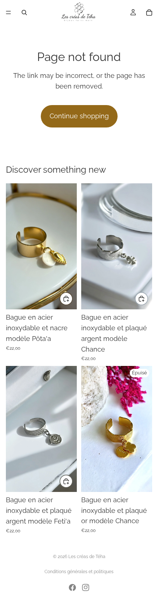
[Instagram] (85, 587)
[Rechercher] (24, 12)
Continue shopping (79, 116)
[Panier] (149, 12)
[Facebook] (72, 587)
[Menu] (8, 12)
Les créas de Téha (86, 556)
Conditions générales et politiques (79, 571)
